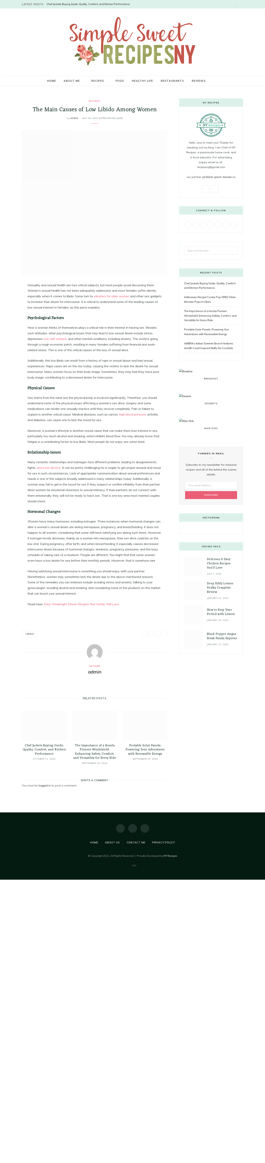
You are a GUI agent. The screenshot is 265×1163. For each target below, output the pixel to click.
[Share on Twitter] (12, 306)
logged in (45, 785)
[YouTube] (144, 828)
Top (134, 865)
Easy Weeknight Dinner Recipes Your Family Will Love (81, 604)
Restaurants (172, 80)
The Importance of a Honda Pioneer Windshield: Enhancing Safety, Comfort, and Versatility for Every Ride (94, 752)
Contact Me (136, 842)
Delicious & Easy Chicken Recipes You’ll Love (219, 564)
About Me (72, 80)
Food (120, 80)
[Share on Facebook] (12, 297)
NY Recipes (170, 855)
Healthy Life (142, 80)
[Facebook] (120, 828)
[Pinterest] (12, 316)
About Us (112, 842)
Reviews (199, 80)
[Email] (12, 326)
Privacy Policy (163, 842)
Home (51, 80)
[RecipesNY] (132, 41)
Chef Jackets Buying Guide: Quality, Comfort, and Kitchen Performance (88, 4)
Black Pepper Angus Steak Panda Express (222, 636)
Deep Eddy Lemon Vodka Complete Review (220, 588)
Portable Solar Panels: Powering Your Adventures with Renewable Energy (145, 750)
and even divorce (49, 468)
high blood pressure (132, 414)
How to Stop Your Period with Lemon (221, 612)
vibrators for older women (111, 296)
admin (74, 118)
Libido (30, 634)
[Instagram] (132, 828)
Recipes (97, 80)
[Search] (214, 81)
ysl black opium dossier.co (219, 177)
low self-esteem (55, 339)
